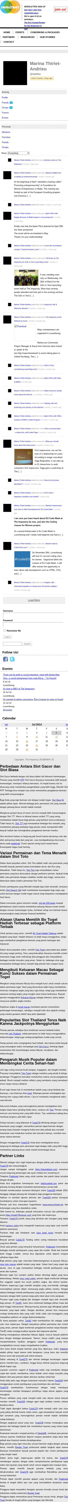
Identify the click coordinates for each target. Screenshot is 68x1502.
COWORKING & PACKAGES (45, 32)
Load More (34, 600)
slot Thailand (15, 1033)
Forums (5, 112)
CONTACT (8, 42)
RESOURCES (27, 37)
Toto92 (18, 1303)
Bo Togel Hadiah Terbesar (44, 933)
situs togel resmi (44, 1233)
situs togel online (27, 1278)
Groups (7, 107)
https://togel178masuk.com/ (18, 1215)
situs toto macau (8, 1264)
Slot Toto (30, 870)
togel (29, 1093)
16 (27, 741)
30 (27, 749)
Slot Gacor (44, 1046)
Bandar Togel (21, 1447)
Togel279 (23, 1359)
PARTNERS (9, 37)
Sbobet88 (41, 1433)
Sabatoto (64, 1349)
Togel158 (51, 1190)
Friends (7, 102)
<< (6, 724)
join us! (60, 9)
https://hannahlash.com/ (46, 1169)
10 (37, 737)
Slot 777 (19, 823)
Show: (4, 153)
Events (5, 118)
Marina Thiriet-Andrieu (22, 160)
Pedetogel (13, 1176)
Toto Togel (40, 950)
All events (7, 710)
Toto (51, 1110)
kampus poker (12, 1225)
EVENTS (19, 32)
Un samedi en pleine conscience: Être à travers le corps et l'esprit (33, 699)
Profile (5, 97)
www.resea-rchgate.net (53, 1204)
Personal (6, 126)
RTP (22, 780)
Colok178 (20, 1240)
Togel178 (36, 1123)
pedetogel (15, 843)
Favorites (6, 137)
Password (8, 620)
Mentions (6, 132)
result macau (24, 1007)
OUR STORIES (47, 37)
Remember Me (13, 631)
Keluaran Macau (28, 997)
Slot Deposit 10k (13, 890)
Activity (5, 92)
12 (56, 737)
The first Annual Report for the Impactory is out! (34, 26)
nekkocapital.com (49, 1183)
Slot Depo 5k (58, 800)
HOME (6, 32)
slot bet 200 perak (47, 903)
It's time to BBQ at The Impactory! (19, 689)
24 (37, 745)
